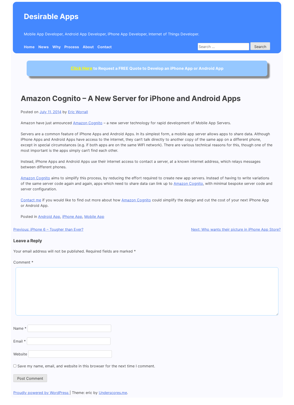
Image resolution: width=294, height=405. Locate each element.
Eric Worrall (78, 112)
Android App (49, 216)
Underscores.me (113, 392)
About (88, 47)
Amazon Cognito (87, 123)
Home (29, 47)
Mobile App (94, 216)
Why (56, 47)
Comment (23, 262)
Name (19, 328)
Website (20, 354)
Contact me (31, 200)
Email (19, 341)
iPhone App (72, 216)
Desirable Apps (51, 16)
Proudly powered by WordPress (41, 392)
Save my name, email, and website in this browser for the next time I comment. (86, 366)
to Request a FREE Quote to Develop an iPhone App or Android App (147, 68)
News (43, 47)
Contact (104, 47)
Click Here (81, 68)
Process (71, 47)
